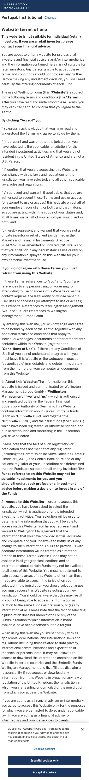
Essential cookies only (44, 760)
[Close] (82, 729)
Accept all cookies (44, 772)
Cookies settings (44, 748)
